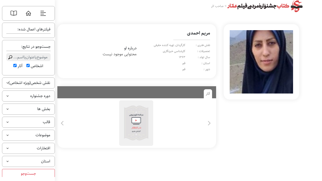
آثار (20, 66)
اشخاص (37, 66)
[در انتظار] (135, 123)
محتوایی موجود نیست (120, 54)
